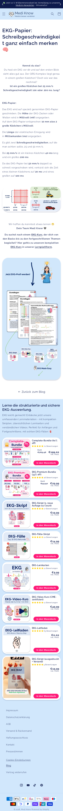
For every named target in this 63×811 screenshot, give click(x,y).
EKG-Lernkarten (40, 565)
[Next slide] (60, 4)
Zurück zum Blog (33, 391)
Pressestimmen (14, 751)
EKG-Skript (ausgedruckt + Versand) (45, 660)
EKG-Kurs (16, 247)
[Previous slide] (3, 4)
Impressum (12, 710)
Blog (8, 765)
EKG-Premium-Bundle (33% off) (44, 473)
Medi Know (26, 809)
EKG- (34, 234)
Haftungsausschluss (17, 738)
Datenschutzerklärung (18, 717)
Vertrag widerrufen (16, 772)
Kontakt (10, 744)
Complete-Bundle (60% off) (44, 441)
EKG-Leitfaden (40, 628)
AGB (8, 724)
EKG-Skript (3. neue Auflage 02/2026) (42, 504)
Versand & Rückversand (19, 731)
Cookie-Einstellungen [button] (18, 760)
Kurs (39, 234)
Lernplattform (43, 247)
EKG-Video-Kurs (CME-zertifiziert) (44, 598)
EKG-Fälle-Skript (41, 534)
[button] (3, 14)
